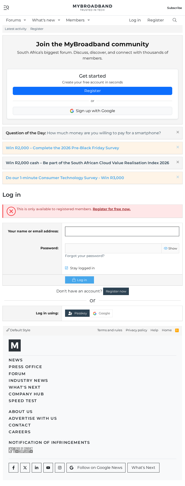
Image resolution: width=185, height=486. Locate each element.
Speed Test (23, 400)
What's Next (25, 387)
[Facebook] (13, 467)
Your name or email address (33, 231)
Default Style (19, 330)
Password (49, 248)
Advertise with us (33, 418)
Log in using (47, 313)
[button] (24, 20)
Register (36, 29)
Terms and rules (109, 330)
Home (167, 330)
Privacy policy (136, 330)
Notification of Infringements (49, 442)
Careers (20, 432)
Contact (20, 425)
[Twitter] (25, 467)
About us (21, 411)
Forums (13, 20)
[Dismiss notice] (177, 132)
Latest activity (15, 29)
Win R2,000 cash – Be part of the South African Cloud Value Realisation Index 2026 (87, 163)
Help (154, 330)
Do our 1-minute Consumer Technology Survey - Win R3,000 (65, 178)
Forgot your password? (85, 256)
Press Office (25, 366)
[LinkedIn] (36, 467)
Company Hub (26, 394)
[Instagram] (60, 467)
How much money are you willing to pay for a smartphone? (104, 133)
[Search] (174, 20)
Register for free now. (112, 209)
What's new (43, 20)
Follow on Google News (99, 467)
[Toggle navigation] (6, 7)
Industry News (28, 380)
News (16, 360)
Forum (17, 373)
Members (75, 20)
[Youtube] (48, 467)
